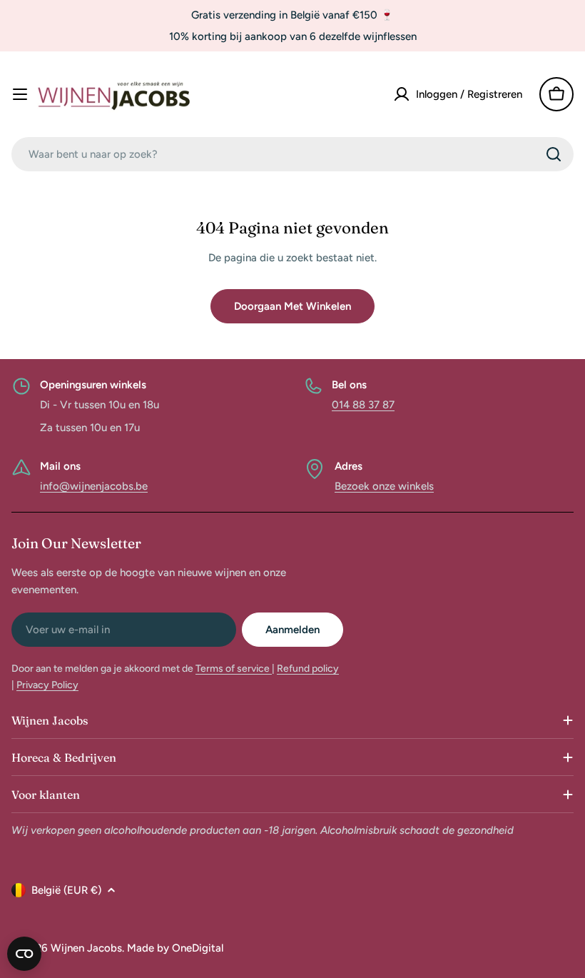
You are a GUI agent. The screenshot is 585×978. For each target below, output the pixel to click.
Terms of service (233, 668)
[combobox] (292, 154)
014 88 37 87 (363, 404)
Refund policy (308, 668)
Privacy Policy (47, 685)
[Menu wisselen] (20, 94)
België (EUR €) (66, 890)
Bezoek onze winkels (384, 486)
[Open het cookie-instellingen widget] (24, 954)
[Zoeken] (553, 154)
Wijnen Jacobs (86, 948)
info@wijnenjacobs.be (94, 486)
